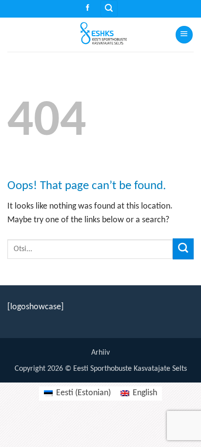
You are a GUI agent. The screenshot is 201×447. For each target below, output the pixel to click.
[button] (109, 9)
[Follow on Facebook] (87, 8)
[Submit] (183, 248)
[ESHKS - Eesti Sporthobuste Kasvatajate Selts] (100, 35)
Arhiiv (100, 353)
